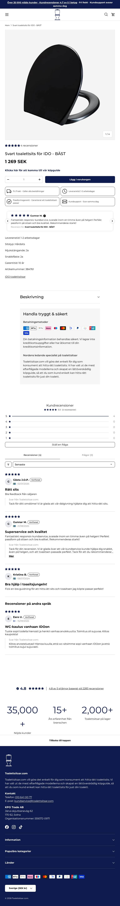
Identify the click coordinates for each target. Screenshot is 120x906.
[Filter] (8, 464)
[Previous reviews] (8, 221)
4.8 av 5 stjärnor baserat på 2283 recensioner (76, 688)
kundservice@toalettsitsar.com (34, 800)
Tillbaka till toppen (60, 740)
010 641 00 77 (23, 797)
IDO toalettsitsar (15, 276)
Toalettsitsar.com (20, 898)
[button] (113, 14)
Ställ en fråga (60, 444)
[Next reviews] (112, 221)
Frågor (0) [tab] (87, 455)
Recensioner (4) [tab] (32, 455)
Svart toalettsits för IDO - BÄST (27, 25)
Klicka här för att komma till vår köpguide (32, 170)
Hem (7, 25)
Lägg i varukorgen (80, 179)
